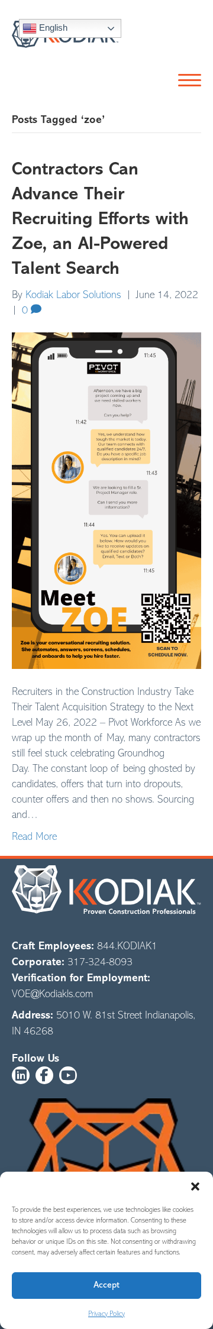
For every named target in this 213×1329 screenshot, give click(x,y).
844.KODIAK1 (127, 946)
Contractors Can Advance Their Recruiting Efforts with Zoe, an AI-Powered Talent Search (100, 219)
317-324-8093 (100, 962)
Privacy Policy (106, 1313)
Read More (34, 836)
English (52, 27)
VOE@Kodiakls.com (52, 994)
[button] (195, 1186)
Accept (106, 1285)
